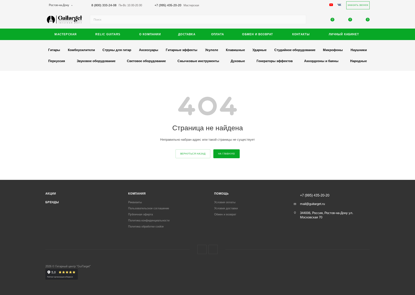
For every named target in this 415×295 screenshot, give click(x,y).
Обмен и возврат (225, 214)
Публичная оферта (140, 214)
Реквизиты (135, 202)
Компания (136, 193)
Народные (358, 61)
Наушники (359, 50)
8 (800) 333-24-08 (116, 5)
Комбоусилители (81, 50)
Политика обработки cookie (146, 226)
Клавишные (235, 50)
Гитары (54, 50)
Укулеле (211, 50)
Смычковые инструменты (198, 61)
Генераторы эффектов (275, 61)
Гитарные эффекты (181, 50)
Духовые (238, 61)
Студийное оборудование (294, 50)
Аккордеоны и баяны (321, 61)
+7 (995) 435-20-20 (177, 5)
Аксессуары (148, 50)
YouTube (213, 249)
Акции (50, 193)
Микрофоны (333, 50)
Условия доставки (226, 208)
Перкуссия (56, 61)
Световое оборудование (146, 61)
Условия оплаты (224, 202)
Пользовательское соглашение (148, 208)
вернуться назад (193, 153)
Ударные (259, 50)
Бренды (52, 202)
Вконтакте (202, 249)
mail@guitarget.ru (312, 204)
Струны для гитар (116, 50)
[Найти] (300, 19)
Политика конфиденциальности (148, 220)
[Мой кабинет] (315, 20)
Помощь (221, 193)
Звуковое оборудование (96, 61)
